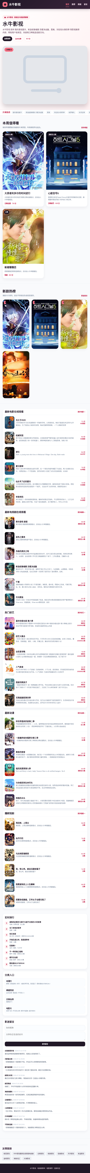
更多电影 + (81, 412)
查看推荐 (7, 38)
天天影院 (71, 1153)
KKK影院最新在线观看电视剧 (24, 1153)
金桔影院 (7, 1158)
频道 (79, 4)
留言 (85, 4)
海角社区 (17, 1158)
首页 (67, 4)
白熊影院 (41, 1153)
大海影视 (27, 1158)
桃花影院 (7, 1153)
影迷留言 (84, 296)
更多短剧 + (81, 813)
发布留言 (45, 1044)
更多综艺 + (81, 613)
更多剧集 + (81, 512)
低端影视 (61, 1153)
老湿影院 (81, 1153)
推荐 (73, 4)
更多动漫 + (81, 713)
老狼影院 (51, 1153)
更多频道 (84, 127)
